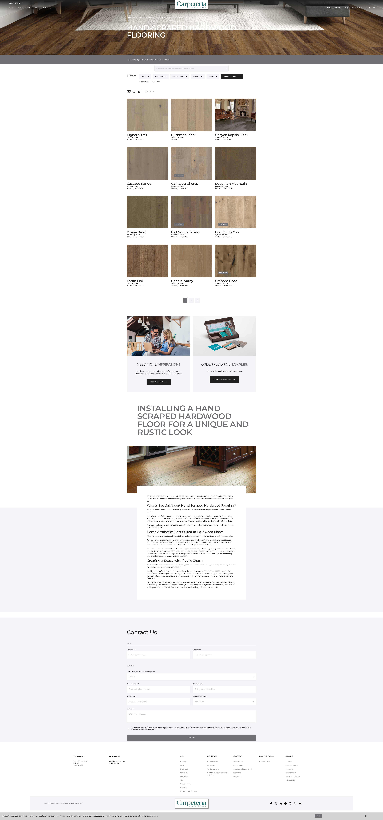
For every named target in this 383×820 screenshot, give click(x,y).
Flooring (141, 17)
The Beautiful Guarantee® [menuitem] (242, 769)
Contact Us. (166, 60)
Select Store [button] (14, 3)
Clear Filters (155, 82)
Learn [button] (20, 8)
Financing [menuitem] (183, 787)
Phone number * (133, 684)
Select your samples (222, 379)
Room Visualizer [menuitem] (212, 762)
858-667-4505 (114, 763)
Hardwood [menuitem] (184, 769)
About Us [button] (47, 8)
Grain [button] (211, 77)
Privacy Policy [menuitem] (291, 780)
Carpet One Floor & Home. (59, 803)
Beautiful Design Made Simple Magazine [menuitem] (217, 774)
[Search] (227, 68)
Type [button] (144, 77)
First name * (131, 649)
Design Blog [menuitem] (211, 765)
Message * (130, 709)
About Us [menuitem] (289, 762)
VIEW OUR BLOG (157, 382)
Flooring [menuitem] (183, 762)
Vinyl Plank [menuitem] (184, 776)
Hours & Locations (333, 8)
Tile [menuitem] (181, 780)
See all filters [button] (230, 76)
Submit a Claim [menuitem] (291, 773)
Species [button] (196, 77)
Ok (318, 816)
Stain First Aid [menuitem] (238, 762)
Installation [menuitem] (237, 776)
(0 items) (374, 7)
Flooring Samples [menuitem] (213, 769)
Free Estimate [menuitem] (185, 784)
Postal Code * (131, 696)
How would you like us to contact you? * (141, 671)
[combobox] (189, 68)
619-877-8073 (78, 765)
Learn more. (153, 816)
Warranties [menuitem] (237, 773)
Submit (191, 738)
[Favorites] (370, 8)
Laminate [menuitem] (183, 773)
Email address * (198, 684)
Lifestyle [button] (159, 77)
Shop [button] (11, 8)
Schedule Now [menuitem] (33, 8)
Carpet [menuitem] (182, 765)
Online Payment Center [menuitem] (188, 791)
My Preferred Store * (200, 696)
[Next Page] (203, 300)
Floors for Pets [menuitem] (264, 762)
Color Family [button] (178, 77)
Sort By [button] (148, 91)
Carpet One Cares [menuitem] (292, 765)
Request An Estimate (353, 8)
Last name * (197, 649)
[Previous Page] (179, 300)
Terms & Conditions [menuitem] (293, 776)
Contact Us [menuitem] (290, 769)
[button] (366, 8)
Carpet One (131, 17)
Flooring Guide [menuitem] (238, 765)
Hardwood (151, 17)
